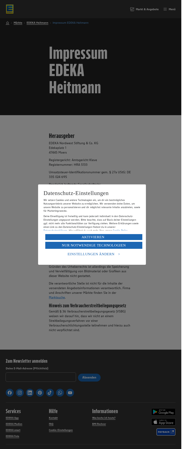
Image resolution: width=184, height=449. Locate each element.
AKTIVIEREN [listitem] (93, 237)
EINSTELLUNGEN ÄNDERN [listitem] (91, 254)
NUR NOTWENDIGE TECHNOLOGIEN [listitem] (94, 245)
